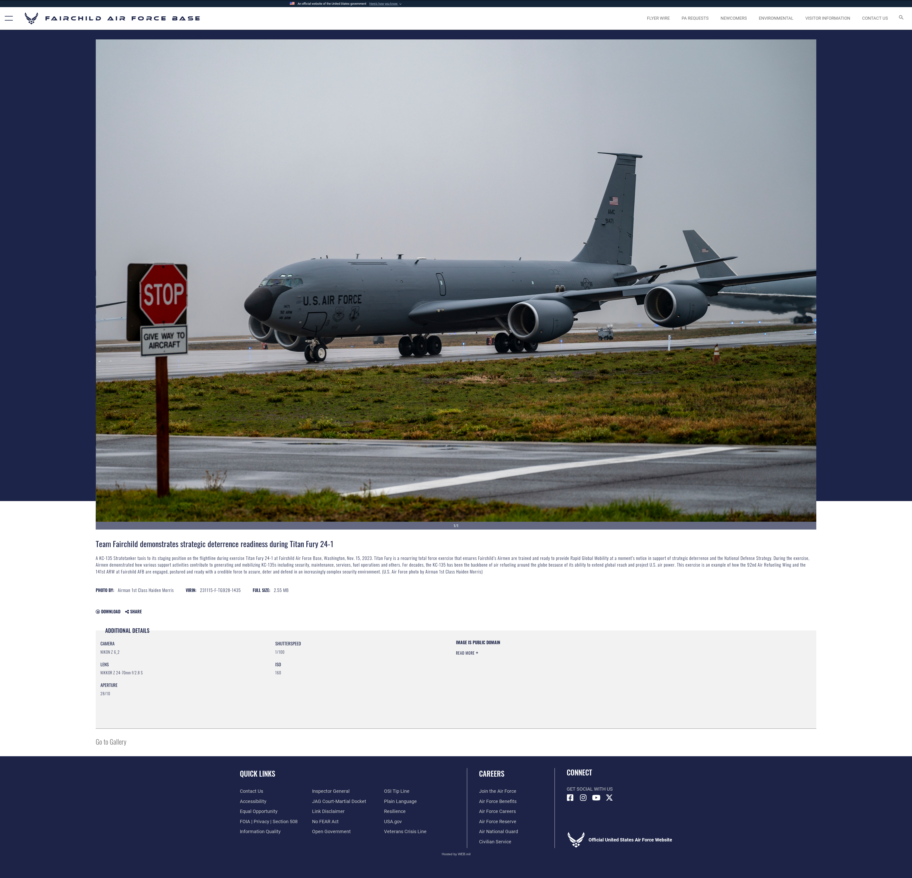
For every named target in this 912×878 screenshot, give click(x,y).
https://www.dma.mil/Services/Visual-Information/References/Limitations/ (607, 670)
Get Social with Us (590, 789)
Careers (491, 773)
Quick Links (257, 773)
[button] (386, 3)
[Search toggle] (900, 18)
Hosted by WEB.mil (456, 854)
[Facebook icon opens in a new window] (570, 797)
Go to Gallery (111, 741)
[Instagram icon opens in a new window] (583, 797)
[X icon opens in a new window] (609, 797)
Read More (466, 653)
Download (110, 611)
